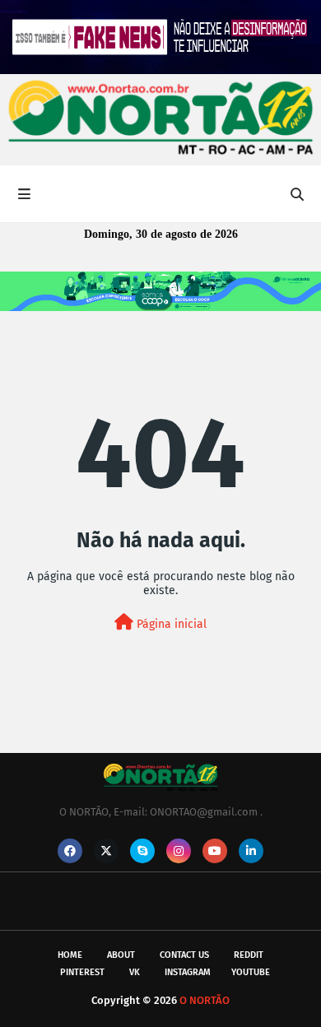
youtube (250, 972)
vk (134, 972)
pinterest (82, 972)
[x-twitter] (106, 851)
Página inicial (170, 624)
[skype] (142, 851)
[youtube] (214, 851)
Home (70, 955)
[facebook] (70, 851)
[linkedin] (251, 851)
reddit (248, 955)
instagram (188, 972)
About (121, 955)
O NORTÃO (204, 1000)
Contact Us (184, 955)
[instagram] (178, 851)
